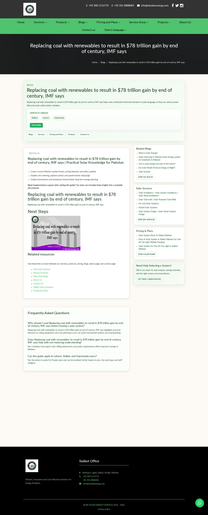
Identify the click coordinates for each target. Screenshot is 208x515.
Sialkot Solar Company (43, 287)
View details (36, 125)
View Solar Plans (146, 254)
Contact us (88, 30)
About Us (185, 22)
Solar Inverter (144, 172)
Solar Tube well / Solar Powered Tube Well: (157, 200)
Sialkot (34, 118)
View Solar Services (41, 269)
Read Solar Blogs (40, 277)
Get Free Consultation (149, 279)
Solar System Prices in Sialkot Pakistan (155, 235)
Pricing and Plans (107, 22)
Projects (163, 22)
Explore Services (146, 220)
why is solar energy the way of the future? (157, 164)
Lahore (46, 118)
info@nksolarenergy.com (154, 5)
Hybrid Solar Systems (148, 208)
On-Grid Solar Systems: (149, 204)
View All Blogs (145, 177)
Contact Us (84, 135)
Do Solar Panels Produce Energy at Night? (157, 168)
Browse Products (40, 273)
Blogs (82, 22)
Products (62, 22)
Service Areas (138, 22)
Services (39, 22)
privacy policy (104, 509)
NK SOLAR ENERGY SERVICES (99, 505)
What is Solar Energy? (148, 153)
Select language (115, 30)
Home (21, 22)
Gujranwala (59, 118)
